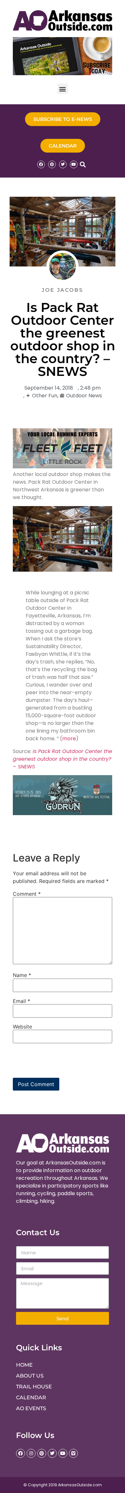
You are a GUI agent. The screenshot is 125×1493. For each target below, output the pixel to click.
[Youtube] (74, 164)
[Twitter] (63, 164)
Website (22, 1026)
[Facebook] (41, 164)
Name (22, 975)
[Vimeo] (73, 1453)
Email (21, 1001)
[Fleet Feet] (62, 466)
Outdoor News (84, 395)
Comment (27, 893)
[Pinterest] (52, 164)
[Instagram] (31, 1453)
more (69, 738)
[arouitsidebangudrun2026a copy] (62, 813)
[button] (62, 88)
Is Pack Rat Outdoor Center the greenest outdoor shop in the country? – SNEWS (62, 759)
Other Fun (44, 395)
